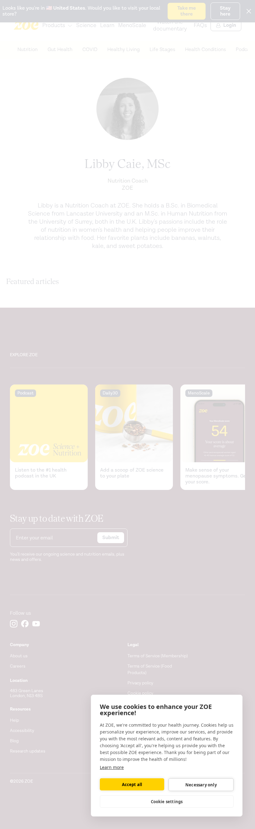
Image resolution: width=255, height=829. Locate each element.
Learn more (112, 767)
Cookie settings (167, 801)
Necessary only (201, 785)
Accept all (132, 784)
